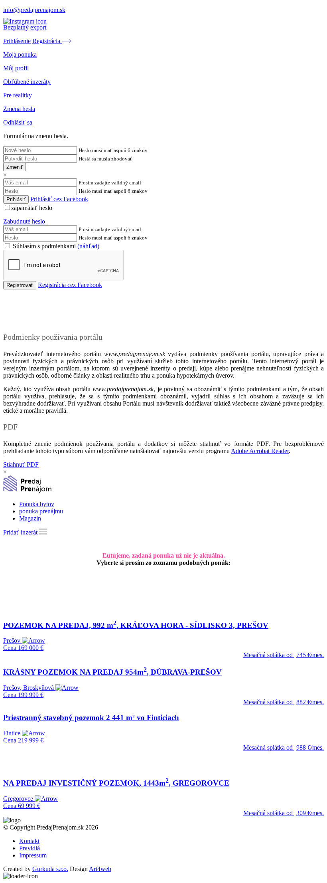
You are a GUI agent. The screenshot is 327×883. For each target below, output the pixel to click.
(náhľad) (88, 246)
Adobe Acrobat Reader (260, 450)
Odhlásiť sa (17, 122)
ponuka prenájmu (41, 511)
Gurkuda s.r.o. (50, 868)
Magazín (30, 518)
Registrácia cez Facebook (70, 284)
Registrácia (47, 41)
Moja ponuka (20, 54)
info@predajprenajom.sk (34, 9)
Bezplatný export (24, 27)
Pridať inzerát (20, 532)
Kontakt (29, 840)
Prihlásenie (17, 41)
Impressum (33, 855)
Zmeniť (14, 167)
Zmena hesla (19, 108)
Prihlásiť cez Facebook (59, 199)
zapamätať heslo (31, 207)
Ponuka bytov (36, 504)
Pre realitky (17, 95)
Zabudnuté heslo (24, 221)
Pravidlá (29, 848)
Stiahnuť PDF (21, 464)
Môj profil (16, 68)
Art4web (100, 868)
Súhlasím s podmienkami (55, 246)
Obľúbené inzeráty (27, 81)
